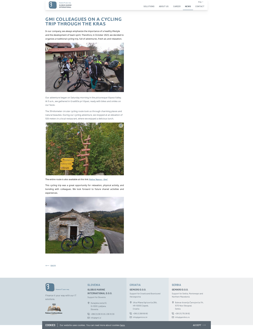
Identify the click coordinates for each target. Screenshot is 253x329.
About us (164, 6)
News (188, 6)
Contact (199, 6)
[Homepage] (60, 5)
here (122, 325)
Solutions (148, 6)
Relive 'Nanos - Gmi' (98, 179)
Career (177, 6)
